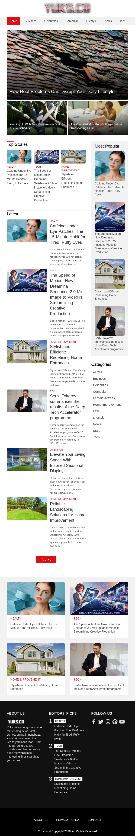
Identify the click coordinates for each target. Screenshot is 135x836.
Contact (94, 819)
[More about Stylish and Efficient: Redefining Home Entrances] (73, 157)
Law (96, 411)
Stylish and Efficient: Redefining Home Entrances (107, 295)
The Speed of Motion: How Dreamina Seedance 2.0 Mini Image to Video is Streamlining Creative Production (97, 628)
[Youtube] (122, 722)
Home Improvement (107, 404)
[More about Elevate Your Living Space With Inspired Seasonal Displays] (27, 459)
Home (13, 21)
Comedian (72, 21)
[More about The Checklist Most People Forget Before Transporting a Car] (98, 118)
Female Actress (104, 398)
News (108, 21)
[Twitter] (101, 722)
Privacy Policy (68, 819)
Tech (123, 21)
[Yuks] (67, 8)
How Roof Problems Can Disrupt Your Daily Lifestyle (61, 91)
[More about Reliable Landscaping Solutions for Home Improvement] (27, 509)
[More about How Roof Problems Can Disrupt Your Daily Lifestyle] (67, 65)
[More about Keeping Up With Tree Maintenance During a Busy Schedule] (37, 118)
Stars (96, 430)
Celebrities (51, 21)
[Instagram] (108, 722)
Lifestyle (91, 21)
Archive (46, 559)
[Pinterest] (115, 722)
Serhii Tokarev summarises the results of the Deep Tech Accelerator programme (67, 407)
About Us (41, 819)
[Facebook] (94, 722)
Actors (97, 372)
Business (30, 21)
